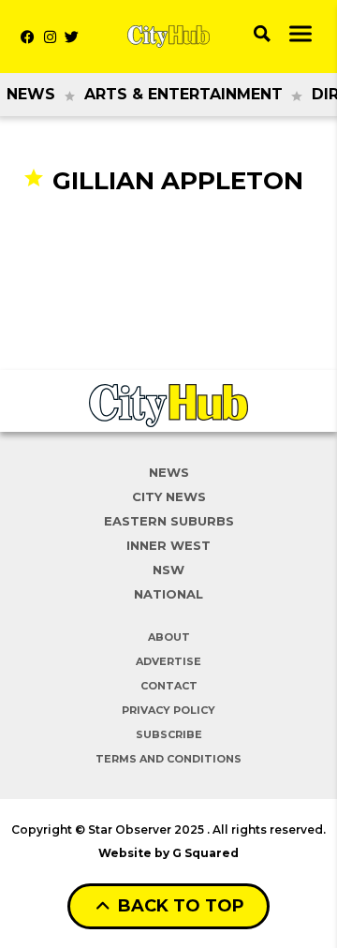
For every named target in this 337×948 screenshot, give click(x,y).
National (168, 593)
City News (169, 496)
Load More (168, 233)
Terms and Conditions (168, 758)
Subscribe (169, 734)
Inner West (168, 545)
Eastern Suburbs (169, 520)
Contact (169, 685)
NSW (168, 569)
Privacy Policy (168, 710)
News (31, 94)
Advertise (168, 661)
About (169, 637)
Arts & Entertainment (183, 94)
